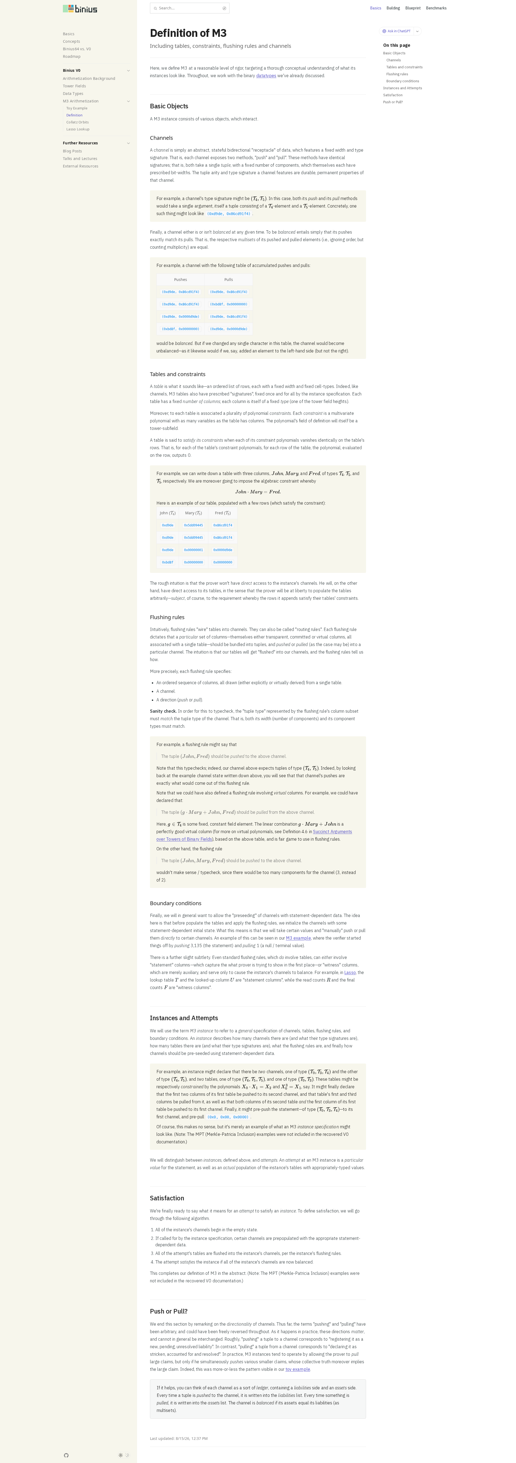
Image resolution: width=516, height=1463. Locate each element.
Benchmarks (436, 8)
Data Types (73, 93)
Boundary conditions (402, 81)
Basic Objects (394, 53)
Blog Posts (72, 151)
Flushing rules (397, 74)
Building (393, 8)
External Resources (81, 166)
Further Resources (80, 142)
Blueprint (413, 8)
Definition (74, 115)
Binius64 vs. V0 (77, 48)
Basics (69, 33)
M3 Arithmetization (81, 101)
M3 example (298, 938)
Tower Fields (74, 85)
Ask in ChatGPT (399, 31)
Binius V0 (71, 70)
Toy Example (76, 108)
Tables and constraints (404, 67)
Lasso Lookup (77, 129)
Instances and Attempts (402, 88)
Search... (167, 7)
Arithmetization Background (89, 78)
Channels (393, 60)
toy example (297, 1369)
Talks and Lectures (80, 158)
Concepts (71, 41)
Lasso (350, 972)
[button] (128, 70)
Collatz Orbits (77, 122)
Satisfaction (393, 95)
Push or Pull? (393, 102)
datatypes (266, 75)
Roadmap (72, 56)
